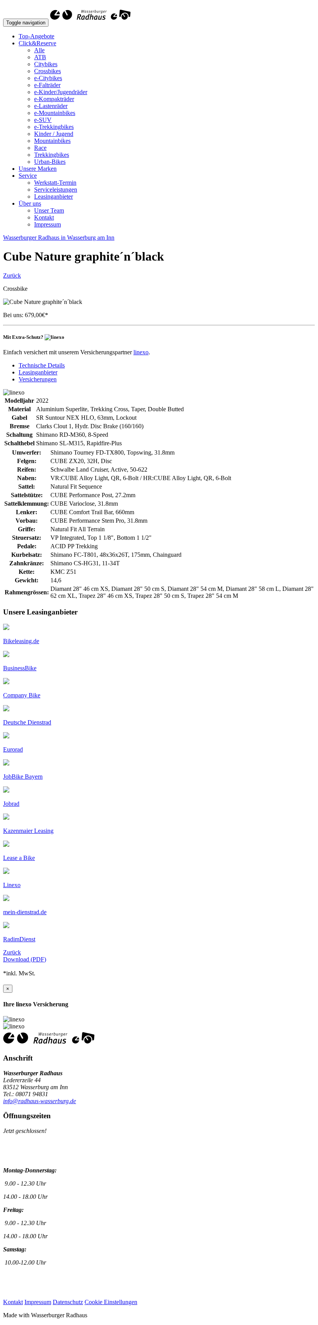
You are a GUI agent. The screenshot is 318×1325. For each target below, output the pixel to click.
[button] (21, 641)
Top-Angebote (36, 36)
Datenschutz (68, 1302)
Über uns (30, 203)
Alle (39, 50)
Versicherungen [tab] (38, 379)
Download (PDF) (24, 959)
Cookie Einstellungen (111, 1302)
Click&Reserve (37, 43)
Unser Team (49, 210)
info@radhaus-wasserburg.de (39, 1101)
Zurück (12, 275)
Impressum (47, 224)
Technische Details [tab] (42, 365)
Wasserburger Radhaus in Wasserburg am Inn (58, 237)
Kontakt (44, 217)
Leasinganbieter (53, 196)
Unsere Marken (38, 168)
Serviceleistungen (55, 189)
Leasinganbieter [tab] (38, 372)
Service (28, 175)
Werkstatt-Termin (55, 182)
